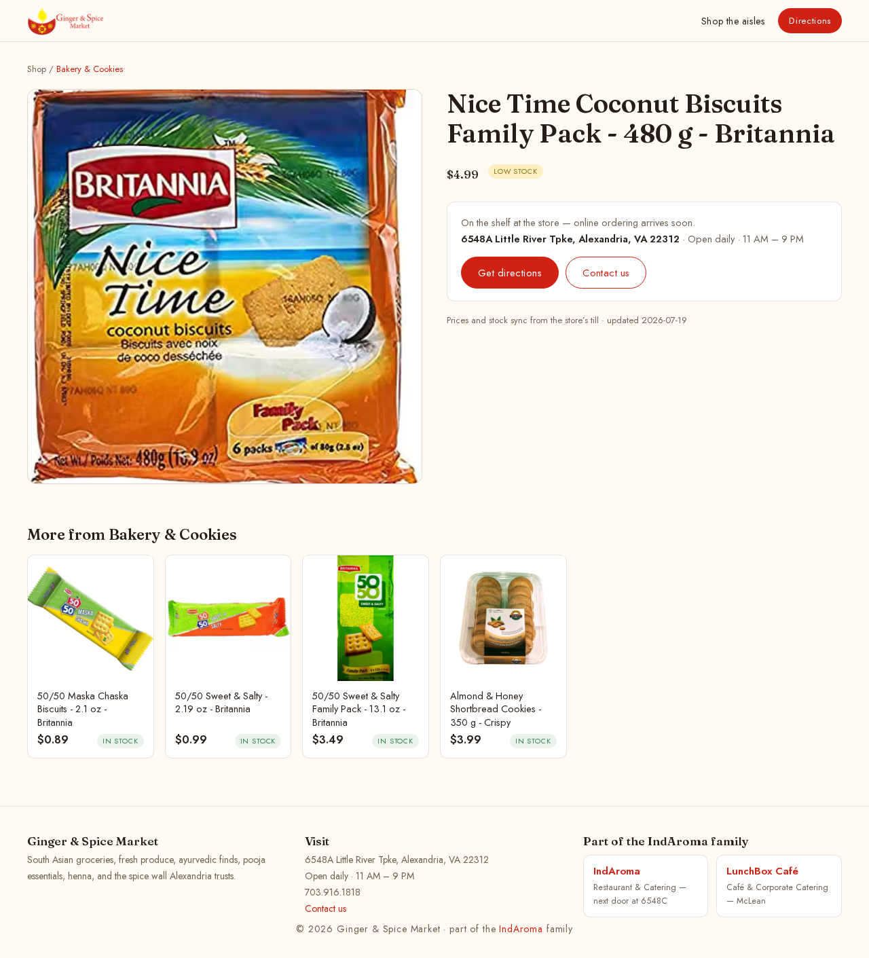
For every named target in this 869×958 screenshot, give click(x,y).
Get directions (510, 272)
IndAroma (521, 929)
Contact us (606, 272)
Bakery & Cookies (89, 68)
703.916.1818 (332, 892)
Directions (810, 20)
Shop (732, 21)
